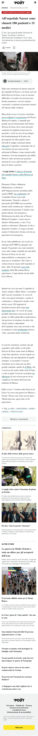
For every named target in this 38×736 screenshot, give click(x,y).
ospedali (5, 412)
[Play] (5, 81)
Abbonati (19, 727)
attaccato (5, 145)
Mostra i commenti (19, 419)
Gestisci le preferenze (19, 708)
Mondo (5, 8)
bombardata (23, 329)
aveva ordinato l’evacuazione (14, 117)
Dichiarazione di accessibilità (19, 712)
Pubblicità (20, 705)
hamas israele (21, 408)
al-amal (11, 408)
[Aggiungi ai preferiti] (14, 47)
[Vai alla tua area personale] (35, 2)
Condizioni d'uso (19, 710)
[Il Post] (19, 2)
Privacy (29, 705)
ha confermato (20, 193)
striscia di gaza (16, 412)
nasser (31, 408)
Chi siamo (10, 705)
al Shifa (28, 367)
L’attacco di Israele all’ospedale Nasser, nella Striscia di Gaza (17, 174)
